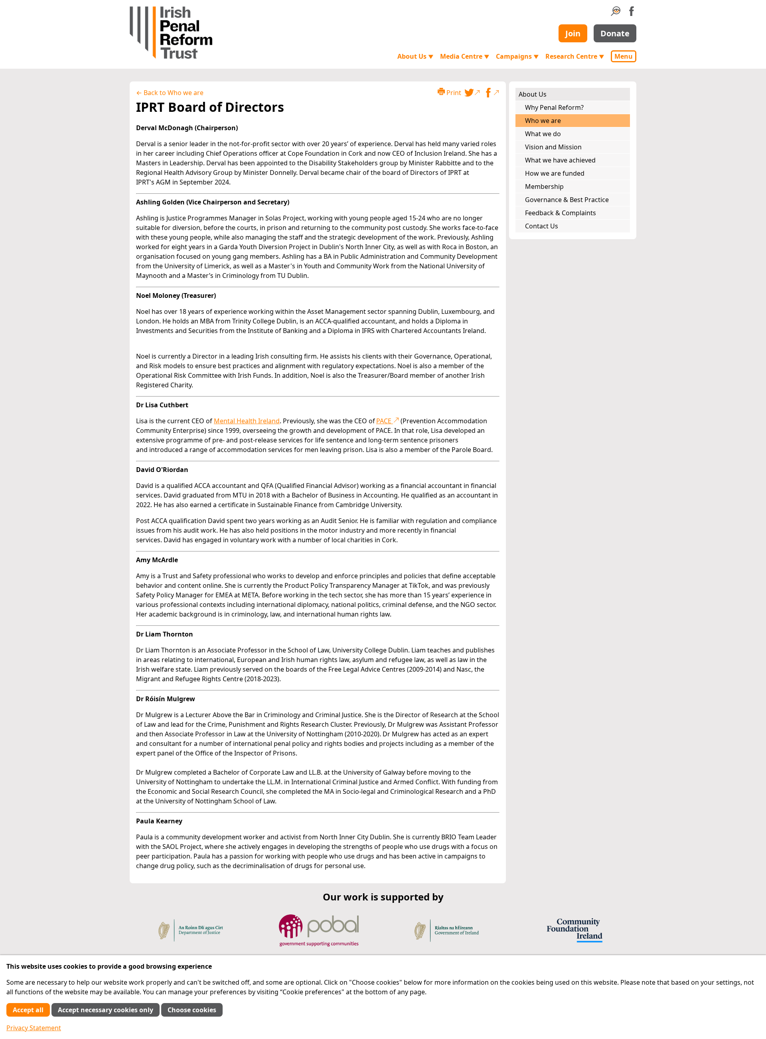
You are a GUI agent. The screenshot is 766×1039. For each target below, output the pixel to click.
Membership (544, 186)
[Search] (615, 13)
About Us (415, 56)
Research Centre (574, 56)
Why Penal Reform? (554, 107)
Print (453, 92)
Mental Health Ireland (247, 420)
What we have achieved (560, 160)
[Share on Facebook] (491, 92)
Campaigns (517, 56)
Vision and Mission (553, 147)
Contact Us (541, 226)
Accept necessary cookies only (105, 1009)
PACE (384, 420)
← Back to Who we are (169, 92)
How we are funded (554, 173)
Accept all (28, 1009)
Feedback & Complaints (560, 212)
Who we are (543, 120)
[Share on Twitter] (472, 92)
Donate (615, 33)
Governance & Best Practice (567, 199)
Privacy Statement (33, 1027)
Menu (623, 56)
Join (572, 33)
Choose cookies (192, 1009)
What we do (543, 133)
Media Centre (465, 56)
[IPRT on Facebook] (631, 13)
